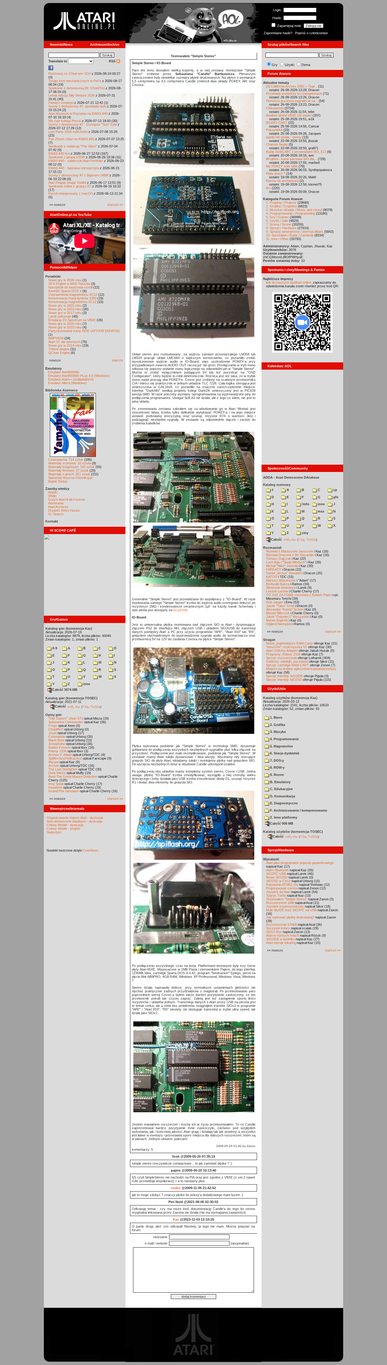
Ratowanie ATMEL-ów (282, 884)
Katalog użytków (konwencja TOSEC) (293, 831)
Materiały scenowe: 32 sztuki (69, 463)
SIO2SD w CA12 (278, 881)
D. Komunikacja (282, 796)
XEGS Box (274, 932)
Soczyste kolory (278, 928)
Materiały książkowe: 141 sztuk (71, 467)
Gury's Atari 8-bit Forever (66, 499)
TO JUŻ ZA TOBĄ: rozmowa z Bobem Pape (298, 595)
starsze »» (115, 204)
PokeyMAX (274, 130)
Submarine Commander (65, 722)
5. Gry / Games (277, 217)
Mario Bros (56, 740)
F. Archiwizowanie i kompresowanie (298, 810)
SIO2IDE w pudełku (280, 939)
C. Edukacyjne (281, 789)
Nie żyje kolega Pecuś (64, 121)
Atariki (52, 492)
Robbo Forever (59, 747)
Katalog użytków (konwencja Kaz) (290, 698)
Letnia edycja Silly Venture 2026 (71, 95)
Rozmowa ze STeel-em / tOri (69, 73)
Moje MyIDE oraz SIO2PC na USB (291, 910)
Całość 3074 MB (64, 689)
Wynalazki (271, 859)
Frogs (52, 725)
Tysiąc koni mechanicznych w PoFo (74, 81)
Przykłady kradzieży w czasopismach (294, 93)
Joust (52, 733)
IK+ (268, 188)
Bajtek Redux (58, 481)
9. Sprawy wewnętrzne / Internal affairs (294, 231)
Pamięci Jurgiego (60, 102)
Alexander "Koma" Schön (284, 609)
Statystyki (54, 832)
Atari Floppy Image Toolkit (67, 182)
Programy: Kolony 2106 (283, 654)
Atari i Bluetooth (277, 870)
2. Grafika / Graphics (281, 206)
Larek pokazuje (59, 316)
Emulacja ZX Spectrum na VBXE (72, 320)
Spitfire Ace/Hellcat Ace (65, 758)
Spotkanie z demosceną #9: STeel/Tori (76, 88)
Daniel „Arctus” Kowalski (284, 573)
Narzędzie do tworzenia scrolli (70, 287)
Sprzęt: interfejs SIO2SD (284, 679)
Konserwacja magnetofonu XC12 (72, 302)
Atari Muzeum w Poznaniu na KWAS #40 (78, 113)
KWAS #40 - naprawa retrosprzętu (73, 168)
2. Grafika (277, 725)
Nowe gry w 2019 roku (65, 309)
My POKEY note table (282, 166)
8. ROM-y (277, 767)
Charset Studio (277, 144)
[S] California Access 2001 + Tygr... (291, 86)
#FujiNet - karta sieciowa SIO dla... (291, 159)
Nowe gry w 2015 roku (65, 327)
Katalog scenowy (277, 484)
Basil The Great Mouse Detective (72, 776)
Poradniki (52, 276)
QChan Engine (59, 352)
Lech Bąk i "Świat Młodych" (286, 562)
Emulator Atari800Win (63, 372)
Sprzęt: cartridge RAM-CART (287, 665)
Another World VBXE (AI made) (289, 115)
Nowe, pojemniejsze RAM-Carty (289, 643)
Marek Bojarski (277, 620)
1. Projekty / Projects (281, 202)
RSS (112, 61)
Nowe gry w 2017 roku (65, 313)
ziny (304, 533)
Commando (56, 736)
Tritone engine (58, 349)
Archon (53, 765)
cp (334, 490)
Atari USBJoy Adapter (282, 650)
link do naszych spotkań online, (289, 282)
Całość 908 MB (281, 823)
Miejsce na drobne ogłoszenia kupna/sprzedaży (301, 669)
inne (86, 684)
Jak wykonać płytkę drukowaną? (290, 917)
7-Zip (85, 706)
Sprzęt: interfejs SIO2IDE (284, 676)
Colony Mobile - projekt (63, 828)
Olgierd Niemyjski (279, 624)
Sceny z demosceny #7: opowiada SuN (77, 106)
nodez (176, 1188)
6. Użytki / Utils (277, 221)
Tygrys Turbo (276, 895)
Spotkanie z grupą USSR (66, 157)
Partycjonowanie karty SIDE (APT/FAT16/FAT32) (84, 331)
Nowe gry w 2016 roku (65, 323)
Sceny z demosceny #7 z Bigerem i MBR (78, 175)
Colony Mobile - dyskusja (65, 825)
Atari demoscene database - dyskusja (74, 821)
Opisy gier (53, 715)
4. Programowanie (284, 739)
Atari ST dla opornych (64, 342)
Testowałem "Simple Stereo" (286, 899)
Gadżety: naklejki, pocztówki (287, 661)
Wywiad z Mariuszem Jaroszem (289, 551)
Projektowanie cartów (282, 888)
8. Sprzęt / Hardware (281, 228)
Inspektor (55, 787)
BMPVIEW (55, 338)
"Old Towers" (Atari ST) (65, 718)
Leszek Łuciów (277, 591)
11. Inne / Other (277, 239)
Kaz (176, 1219)
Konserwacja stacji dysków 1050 (72, 298)
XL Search (55, 514)
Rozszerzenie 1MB (280, 903)
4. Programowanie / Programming (290, 213)
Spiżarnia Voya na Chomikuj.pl (70, 478)
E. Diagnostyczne (283, 803)
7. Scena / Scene (278, 224)
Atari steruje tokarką (281, 943)
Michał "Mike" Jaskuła (282, 566)
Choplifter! (55, 729)
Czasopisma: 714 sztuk (65, 459)
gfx (335, 497)
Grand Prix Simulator (63, 791)
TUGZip (95, 706)
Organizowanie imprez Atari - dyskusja (75, 817)
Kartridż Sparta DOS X (65, 291)
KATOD (271, 577)
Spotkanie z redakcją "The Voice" (72, 146)
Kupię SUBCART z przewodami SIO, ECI (296, 151)
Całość (60, 706)
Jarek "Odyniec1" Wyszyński (287, 616)
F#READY (273, 569)
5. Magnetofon (281, 746)
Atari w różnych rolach (282, 935)
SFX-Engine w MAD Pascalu (69, 283)
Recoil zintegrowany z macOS (70, 193)
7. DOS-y (276, 760)
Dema (305, 65)
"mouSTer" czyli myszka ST (286, 647)
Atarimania (55, 503)
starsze (117, 360)
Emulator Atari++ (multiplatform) (71, 379)
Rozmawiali (272, 547)
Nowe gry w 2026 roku (65, 280)
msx (320, 511)
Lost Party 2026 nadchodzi (68, 132)
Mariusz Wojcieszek (281, 580)
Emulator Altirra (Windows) (67, 383)
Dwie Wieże (57, 773)
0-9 (54, 648)
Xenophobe (56, 744)
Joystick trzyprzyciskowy (285, 906)
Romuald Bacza (277, 584)
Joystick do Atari (278, 892)
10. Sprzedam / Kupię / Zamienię (290, 235)
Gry (275, 65)
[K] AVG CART (276, 122)
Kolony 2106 (57, 751)
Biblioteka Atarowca (61, 390)
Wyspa (53, 762)
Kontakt (51, 521)
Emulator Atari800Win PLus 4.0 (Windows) (79, 376)
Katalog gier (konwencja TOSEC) (71, 698)
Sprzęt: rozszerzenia (281, 658)
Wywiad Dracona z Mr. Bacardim (290, 555)
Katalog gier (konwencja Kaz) (68, 628)
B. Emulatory (280, 782)
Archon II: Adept (60, 755)
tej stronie (180, 610)
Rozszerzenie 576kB (281, 924)
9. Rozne (276, 774)
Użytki (289, 65)
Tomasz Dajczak (278, 558)
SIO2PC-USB (276, 873)
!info (305, 504)
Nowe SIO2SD (277, 877)
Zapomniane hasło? (278, 33)
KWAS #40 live (59, 153)
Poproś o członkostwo (311, 33)
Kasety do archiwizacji (282, 181)
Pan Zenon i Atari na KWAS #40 (71, 139)
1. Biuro (275, 717)
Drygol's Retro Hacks (64, 510)
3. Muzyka (277, 732)
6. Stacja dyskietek (284, 753)
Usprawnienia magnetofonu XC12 (72, 294)
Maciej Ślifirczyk (278, 613)
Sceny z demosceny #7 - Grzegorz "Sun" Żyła (82, 124)
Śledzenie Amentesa (281, 587)
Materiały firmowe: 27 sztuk (68, 470)
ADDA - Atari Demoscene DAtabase (291, 477)
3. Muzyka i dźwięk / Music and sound (294, 210)
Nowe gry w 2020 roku (65, 305)
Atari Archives (58, 507)
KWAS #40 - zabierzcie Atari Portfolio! (75, 161)
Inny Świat (55, 784)
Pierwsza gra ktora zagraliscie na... (292, 101)
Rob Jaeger (274, 602)
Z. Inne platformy (283, 817)
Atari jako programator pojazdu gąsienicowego (300, 863)
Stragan (269, 639)
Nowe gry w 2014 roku (65, 345)
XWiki (52, 496)
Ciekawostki (275, 108)
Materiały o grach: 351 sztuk (69, 474)
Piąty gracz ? (275, 173)
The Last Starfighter (62, 769)
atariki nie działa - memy (283, 137)
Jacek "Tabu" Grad (280, 606)
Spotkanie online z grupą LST (69, 186)
